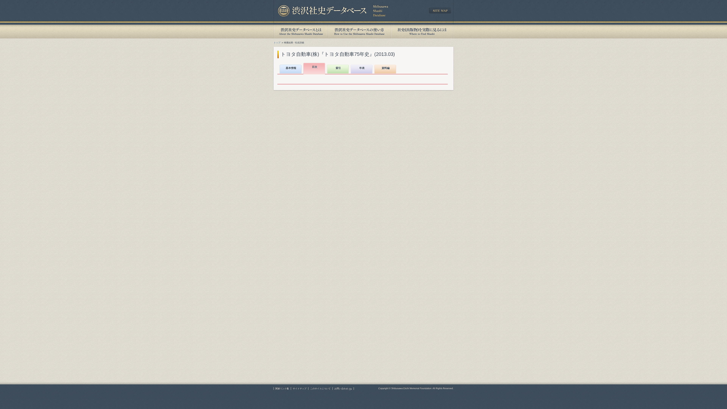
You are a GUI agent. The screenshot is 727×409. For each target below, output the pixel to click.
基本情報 (291, 67)
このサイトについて (320, 388)
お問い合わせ (341, 388)
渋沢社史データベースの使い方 (359, 31)
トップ (277, 42)
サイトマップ (299, 388)
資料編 (386, 67)
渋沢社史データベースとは (301, 31)
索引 (338, 67)
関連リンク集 (282, 388)
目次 (314, 66)
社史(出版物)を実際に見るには (422, 31)
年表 (362, 67)
